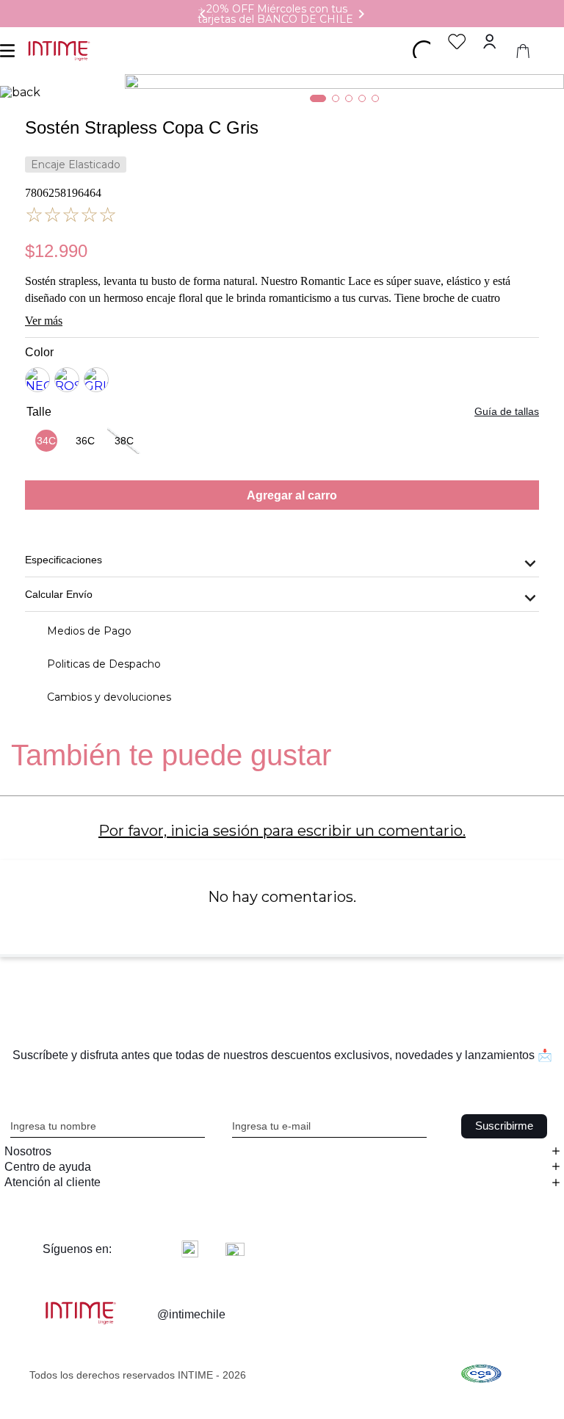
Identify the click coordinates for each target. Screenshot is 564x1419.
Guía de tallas (506, 411)
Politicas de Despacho (104, 664)
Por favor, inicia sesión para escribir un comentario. (282, 831)
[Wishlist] (457, 41)
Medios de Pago (89, 631)
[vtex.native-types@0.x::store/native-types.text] (481, 1375)
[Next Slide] (361, 14)
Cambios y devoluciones (109, 697)
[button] (45, 440)
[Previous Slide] (202, 14)
